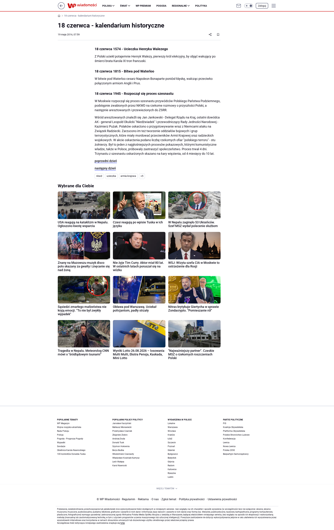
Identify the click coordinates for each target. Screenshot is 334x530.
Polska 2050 (229, 450)
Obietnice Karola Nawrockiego (71, 450)
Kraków (171, 435)
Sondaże (61, 446)
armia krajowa (128, 176)
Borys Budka (118, 450)
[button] (248, 6)
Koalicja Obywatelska (233, 427)
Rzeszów (172, 473)
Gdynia (171, 461)
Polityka (201, 5)
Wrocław (172, 431)
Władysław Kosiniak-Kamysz (126, 458)
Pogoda (161, 5)
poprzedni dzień (106, 161)
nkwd (99, 176)
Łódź (170, 438)
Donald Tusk (118, 442)
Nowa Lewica (229, 446)
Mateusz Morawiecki (122, 427)
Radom (171, 465)
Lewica (226, 442)
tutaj (122, 523)
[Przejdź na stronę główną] (61, 8)
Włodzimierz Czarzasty (123, 454)
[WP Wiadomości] (84, 6)
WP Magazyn (63, 423)
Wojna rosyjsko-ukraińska (69, 427)
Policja (60, 435)
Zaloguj (262, 5)
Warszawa (173, 427)
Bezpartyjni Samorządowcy (236, 454)
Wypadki (61, 442)
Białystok (172, 458)
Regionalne (179, 5)
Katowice (172, 469)
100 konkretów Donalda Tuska (71, 454)
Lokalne (171, 423)
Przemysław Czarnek (122, 431)
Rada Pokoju (63, 431)
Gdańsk (171, 450)
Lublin (170, 477)
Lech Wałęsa (118, 461)
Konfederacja (229, 438)
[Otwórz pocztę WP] (238, 6)
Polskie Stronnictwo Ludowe (236, 435)
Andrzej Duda (118, 438)
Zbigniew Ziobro (120, 435)
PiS (224, 423)
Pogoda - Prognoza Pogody (70, 438)
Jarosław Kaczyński (121, 423)
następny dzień (105, 168)
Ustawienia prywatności (221, 499)
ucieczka (111, 176)
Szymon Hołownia (121, 446)
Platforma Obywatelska (234, 431)
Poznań (171, 446)
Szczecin (172, 442)
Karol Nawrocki (119, 465)
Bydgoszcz (173, 454)
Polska (107, 5)
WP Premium (143, 5)
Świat (123, 5)
